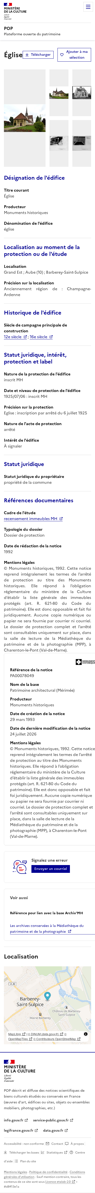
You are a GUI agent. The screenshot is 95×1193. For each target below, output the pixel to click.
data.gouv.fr (53, 1130)
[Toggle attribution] (86, 1034)
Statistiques (55, 1152)
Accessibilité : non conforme (24, 1144)
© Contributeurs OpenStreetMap (54, 1039)
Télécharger (41, 54)
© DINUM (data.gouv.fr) (43, 1034)
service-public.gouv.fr (51, 1120)
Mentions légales (15, 1172)
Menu (88, 7)
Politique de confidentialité (48, 1172)
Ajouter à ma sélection (77, 54)
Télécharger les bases (24, 1152)
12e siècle (12, 337)
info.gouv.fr (13, 1120)
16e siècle (38, 337)
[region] (47, 1005)
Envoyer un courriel (50, 868)
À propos (77, 1144)
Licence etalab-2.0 (58, 1182)
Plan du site (28, 1161)
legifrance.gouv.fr (18, 1130)
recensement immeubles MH (30, 519)
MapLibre (14, 1034)
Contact (57, 1144)
